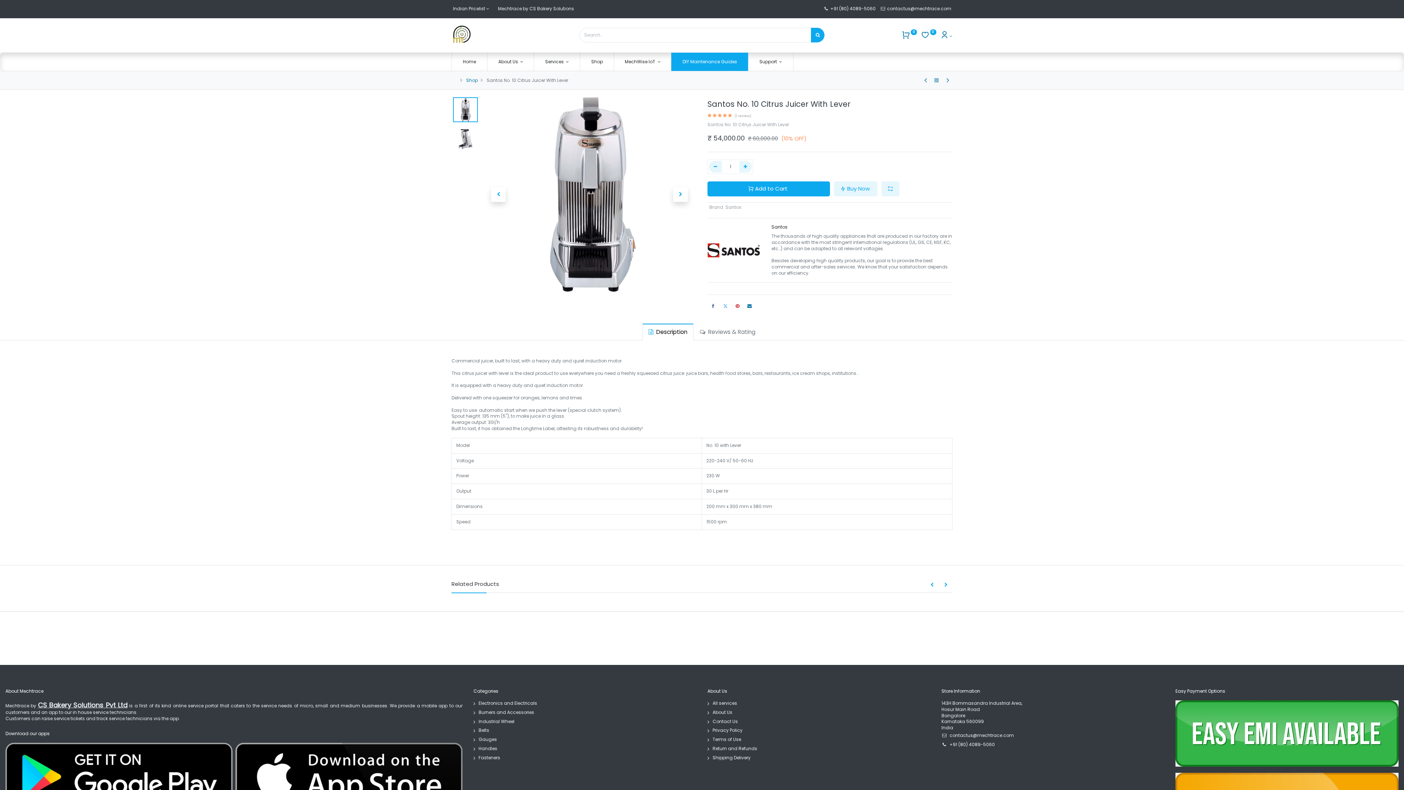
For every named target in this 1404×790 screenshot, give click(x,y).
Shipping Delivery (732, 758)
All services (725, 703)
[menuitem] (469, 62)
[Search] (817, 35)
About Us (722, 712)
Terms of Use (727, 739)
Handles (488, 748)
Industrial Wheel (496, 721)
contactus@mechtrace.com (919, 8)
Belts (484, 730)
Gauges (488, 739)
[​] (925, 80)
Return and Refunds (735, 748)
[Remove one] (715, 167)
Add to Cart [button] (771, 188)
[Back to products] (936, 80)
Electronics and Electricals (508, 703)
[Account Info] (946, 36)
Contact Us (725, 721)
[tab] (668, 332)
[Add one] (745, 167)
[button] (498, 194)
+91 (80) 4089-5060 (853, 8)
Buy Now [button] (858, 188)
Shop (472, 80)
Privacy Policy (728, 730)
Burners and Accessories (506, 712)
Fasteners (489, 758)
